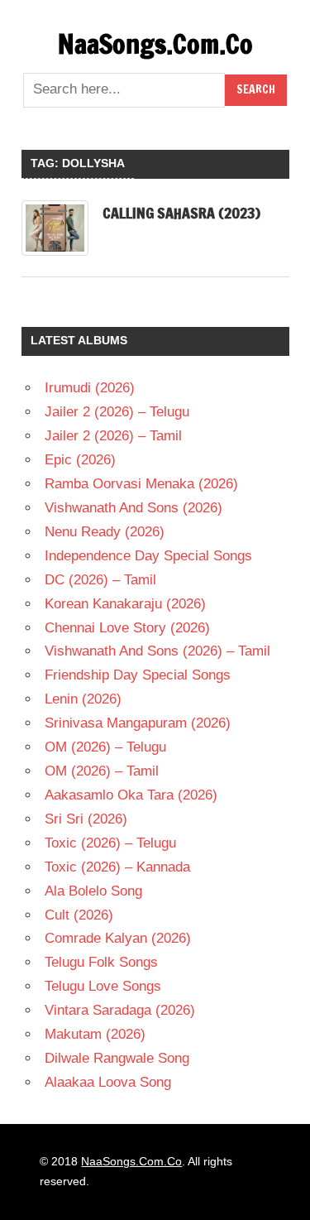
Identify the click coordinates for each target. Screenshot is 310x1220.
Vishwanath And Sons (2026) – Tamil (157, 651)
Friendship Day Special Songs (138, 675)
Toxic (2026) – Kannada (117, 867)
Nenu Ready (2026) (105, 532)
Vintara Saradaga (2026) (120, 1010)
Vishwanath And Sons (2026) (133, 508)
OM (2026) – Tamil (102, 771)
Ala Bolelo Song (93, 891)
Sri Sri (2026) (86, 819)
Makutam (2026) (95, 1034)
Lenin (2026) (83, 699)
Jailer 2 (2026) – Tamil (113, 436)
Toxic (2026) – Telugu (110, 843)
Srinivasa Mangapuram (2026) (138, 723)
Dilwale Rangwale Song (117, 1058)
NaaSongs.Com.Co (155, 44)
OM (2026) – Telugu (105, 747)
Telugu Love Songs (103, 986)
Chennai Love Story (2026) (127, 628)
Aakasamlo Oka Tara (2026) (131, 795)
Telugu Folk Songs (101, 962)
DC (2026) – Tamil (100, 580)
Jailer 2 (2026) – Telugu (117, 412)
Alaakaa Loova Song (108, 1082)
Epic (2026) (80, 460)
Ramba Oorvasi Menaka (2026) (141, 484)
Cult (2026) (79, 915)
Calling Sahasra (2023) (181, 212)
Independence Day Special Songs (148, 556)
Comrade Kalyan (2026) (118, 938)
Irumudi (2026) (90, 388)
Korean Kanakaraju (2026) (125, 604)
